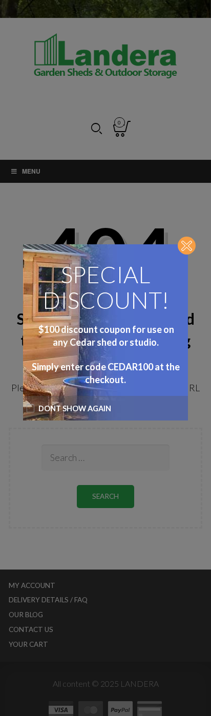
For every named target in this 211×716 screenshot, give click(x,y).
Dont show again (74, 408)
